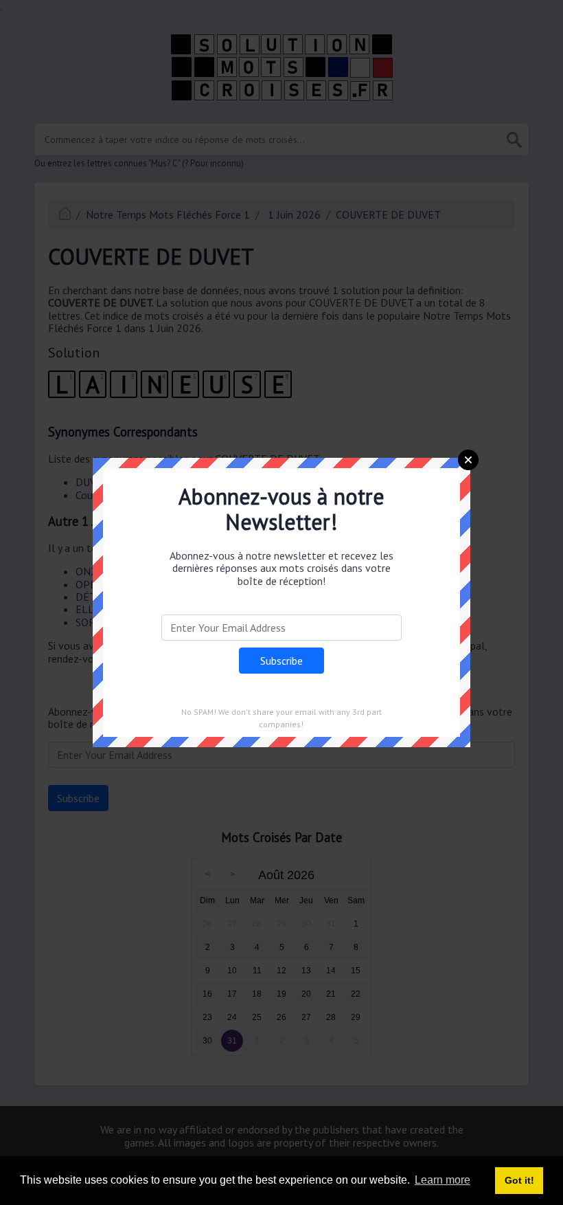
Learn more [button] (442, 1180)
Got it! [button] (519, 1180)
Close (468, 460)
